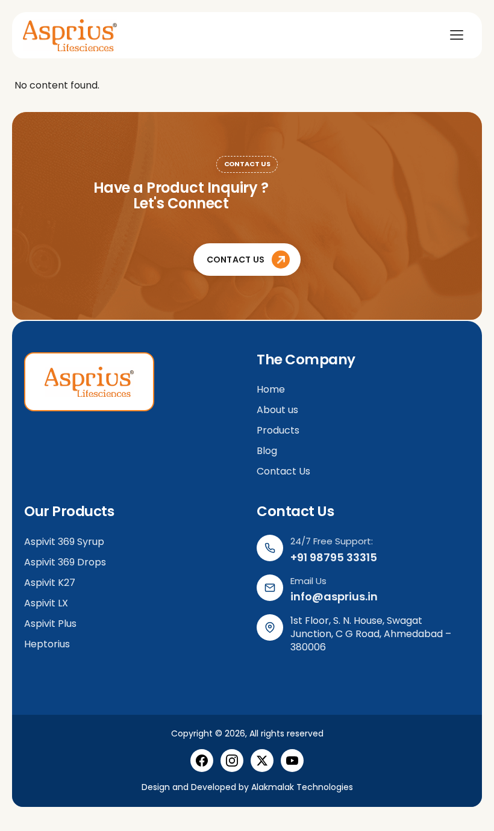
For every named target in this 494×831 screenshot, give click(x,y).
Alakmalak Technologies (302, 787)
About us (279, 410)
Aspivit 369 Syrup (64, 542)
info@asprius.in (334, 596)
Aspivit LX (46, 603)
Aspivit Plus (50, 623)
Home (271, 389)
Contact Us (283, 471)
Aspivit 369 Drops (65, 562)
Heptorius (47, 644)
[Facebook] (201, 760)
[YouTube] (292, 760)
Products (278, 430)
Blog (267, 451)
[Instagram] (231, 760)
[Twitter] (262, 760)
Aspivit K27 (49, 583)
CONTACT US (236, 260)
